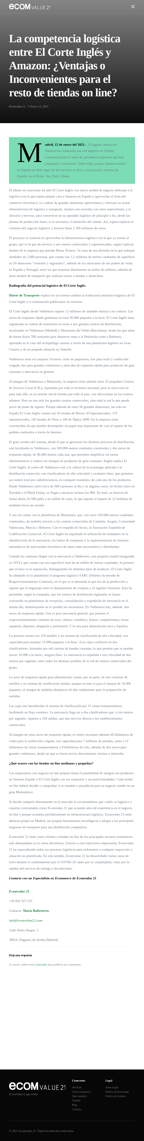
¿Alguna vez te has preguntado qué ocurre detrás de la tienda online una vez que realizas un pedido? (65, 1009)
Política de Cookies (115, 1096)
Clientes (76, 1100)
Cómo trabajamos (81, 1092)
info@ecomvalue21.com (25, 920)
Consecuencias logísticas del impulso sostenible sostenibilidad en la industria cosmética (58, 1030)
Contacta (76, 1109)
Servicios (77, 1087)
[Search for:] (72, 988)
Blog (74, 1104)
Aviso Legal (111, 1087)
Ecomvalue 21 (17, 106)
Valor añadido (79, 1096)
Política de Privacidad (117, 1092)
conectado (41, 964)
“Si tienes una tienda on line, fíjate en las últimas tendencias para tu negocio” (53, 1020)
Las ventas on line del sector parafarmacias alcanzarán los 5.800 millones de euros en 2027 (60, 1041)
